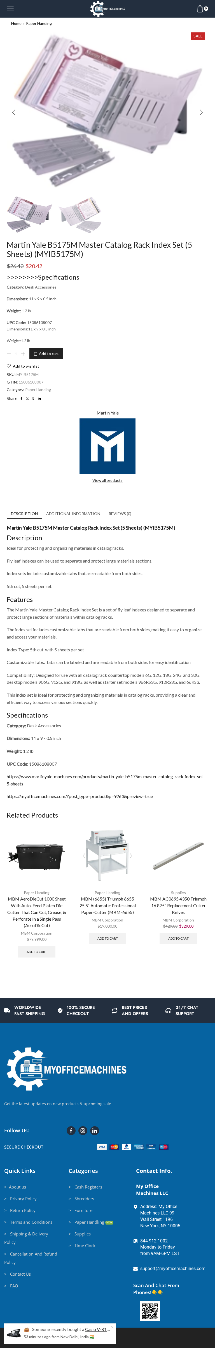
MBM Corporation (36, 933)
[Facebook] (71, 1130)
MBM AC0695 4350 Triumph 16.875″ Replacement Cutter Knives (178, 905)
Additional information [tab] (73, 513)
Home (16, 23)
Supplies (178, 892)
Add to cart (49, 353)
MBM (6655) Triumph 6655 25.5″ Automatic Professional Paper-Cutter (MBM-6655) (108, 905)
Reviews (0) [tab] (120, 513)
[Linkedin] (94, 1130)
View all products (107, 480)
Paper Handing (39, 23)
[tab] (24, 513)
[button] (14, 112)
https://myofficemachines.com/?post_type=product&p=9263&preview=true (80, 796)
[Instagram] (82, 1130)
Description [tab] (24, 513)
